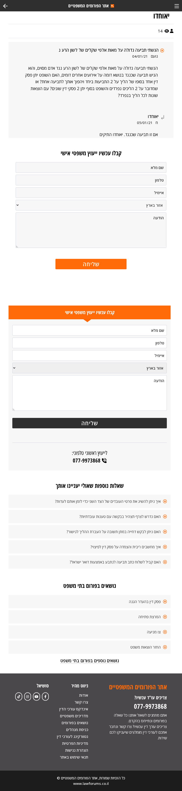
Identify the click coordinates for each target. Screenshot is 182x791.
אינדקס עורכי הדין (73, 709)
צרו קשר (81, 702)
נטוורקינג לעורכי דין (72, 736)
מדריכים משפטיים (74, 715)
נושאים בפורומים (75, 722)
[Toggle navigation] (176, 5)
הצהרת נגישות (76, 750)
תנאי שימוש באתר (74, 757)
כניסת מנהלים (77, 729)
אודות (83, 695)
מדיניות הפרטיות (75, 743)
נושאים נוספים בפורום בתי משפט (89, 660)
